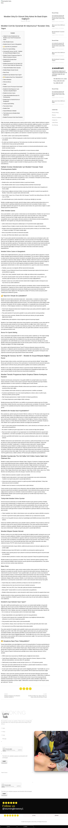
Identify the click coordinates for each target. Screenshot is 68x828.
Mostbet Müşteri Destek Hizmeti (10, 70)
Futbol (4, 84)
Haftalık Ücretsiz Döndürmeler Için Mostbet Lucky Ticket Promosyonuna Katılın (12, 38)
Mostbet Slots (6, 108)
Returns (54, 115)
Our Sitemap (55, 125)
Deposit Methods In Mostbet (9, 110)
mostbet (23, 179)
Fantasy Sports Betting (8, 103)
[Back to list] (25, 696)
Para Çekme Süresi (7, 106)
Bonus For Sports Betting (9, 49)
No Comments (61, 21)
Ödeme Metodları (7, 79)
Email (26, 826)
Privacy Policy (55, 112)
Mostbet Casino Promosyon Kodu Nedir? (13, 86)
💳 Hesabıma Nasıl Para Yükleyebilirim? (13, 77)
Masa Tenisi (6, 72)
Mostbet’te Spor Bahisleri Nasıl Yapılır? (12, 74)
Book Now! (51, 826)
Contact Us (54, 120)
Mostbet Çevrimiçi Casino (9, 93)
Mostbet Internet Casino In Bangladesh (12, 44)
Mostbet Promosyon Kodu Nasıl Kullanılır (13, 117)
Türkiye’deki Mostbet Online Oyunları (12, 67)
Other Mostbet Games (8, 41)
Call (9, 826)
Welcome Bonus (7, 81)
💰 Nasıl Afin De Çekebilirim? (10, 46)
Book (57, 815)
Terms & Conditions (56, 117)
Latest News (55, 122)
